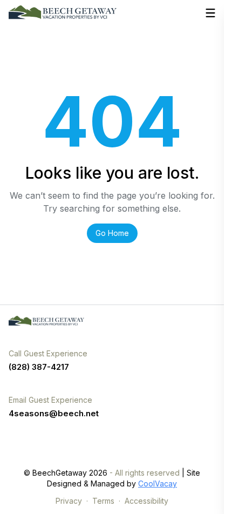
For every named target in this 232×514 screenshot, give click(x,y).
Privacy (69, 500)
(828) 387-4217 (39, 367)
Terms (103, 500)
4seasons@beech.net (54, 413)
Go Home (112, 233)
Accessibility (146, 500)
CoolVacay (157, 483)
